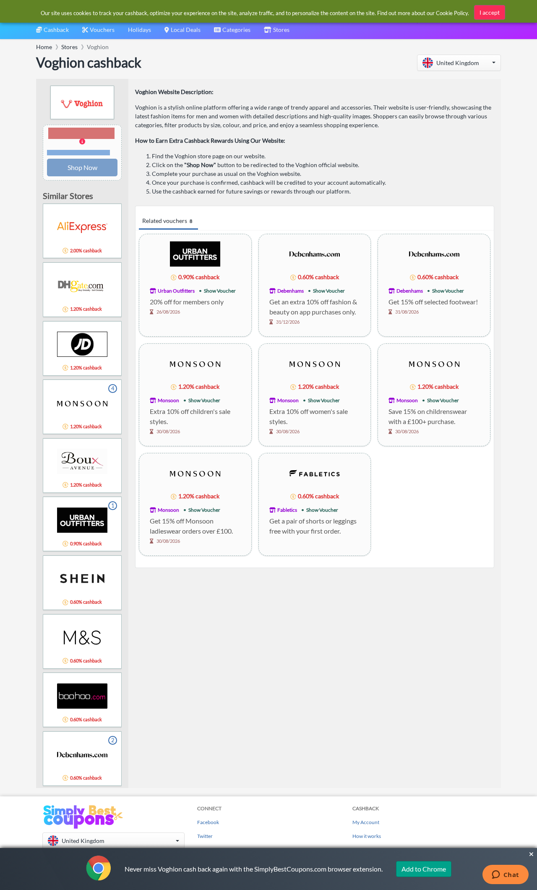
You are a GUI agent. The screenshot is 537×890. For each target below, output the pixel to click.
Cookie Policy (452, 13)
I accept (490, 12)
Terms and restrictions (78, 152)
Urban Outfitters (176, 291)
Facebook (208, 822)
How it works (366, 836)
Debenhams (290, 291)
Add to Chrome (423, 869)
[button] (459, 63)
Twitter (205, 836)
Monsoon (168, 400)
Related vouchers (167, 220)
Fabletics (287, 510)
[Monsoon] (195, 362)
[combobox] (232, 32)
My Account (365, 822)
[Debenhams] (314, 253)
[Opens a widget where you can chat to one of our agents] (505, 875)
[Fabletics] (314, 472)
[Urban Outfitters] (195, 253)
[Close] (531, 854)
